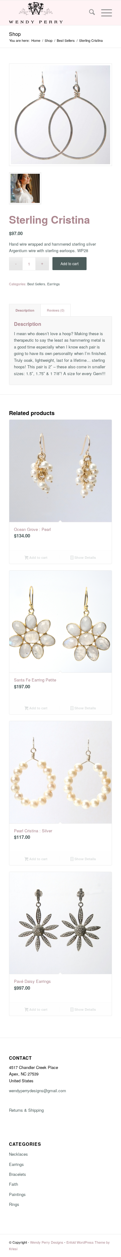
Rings (14, 1204)
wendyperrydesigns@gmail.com (37, 1090)
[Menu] (103, 12)
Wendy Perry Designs (46, 1242)
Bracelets (17, 1174)
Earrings (53, 283)
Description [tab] (25, 310)
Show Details (85, 557)
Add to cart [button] (37, 557)
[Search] (89, 12)
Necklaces (18, 1154)
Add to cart (69, 263)
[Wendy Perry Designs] (50, 12)
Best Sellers (36, 283)
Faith (13, 1184)
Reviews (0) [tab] (56, 310)
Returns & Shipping (26, 1110)
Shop (15, 33)
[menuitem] (89, 12)
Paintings (17, 1194)
